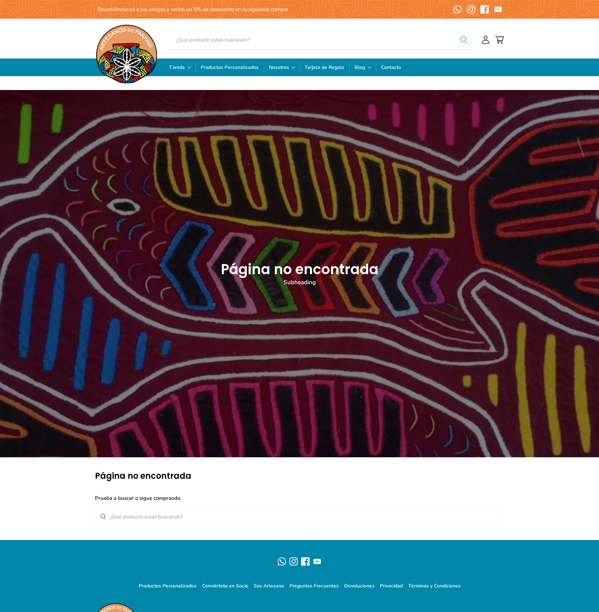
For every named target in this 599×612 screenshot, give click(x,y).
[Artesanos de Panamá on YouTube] (498, 9)
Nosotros (279, 67)
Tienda (177, 67)
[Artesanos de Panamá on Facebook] (484, 9)
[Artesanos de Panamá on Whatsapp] (457, 9)
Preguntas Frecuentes (314, 586)
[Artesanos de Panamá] (126, 54)
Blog (360, 67)
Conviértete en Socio (225, 586)
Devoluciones (359, 586)
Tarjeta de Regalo (324, 67)
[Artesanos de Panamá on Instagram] (471, 9)
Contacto (391, 67)
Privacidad (391, 586)
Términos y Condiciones (434, 586)
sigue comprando (159, 498)
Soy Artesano (269, 586)
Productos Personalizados (230, 67)
